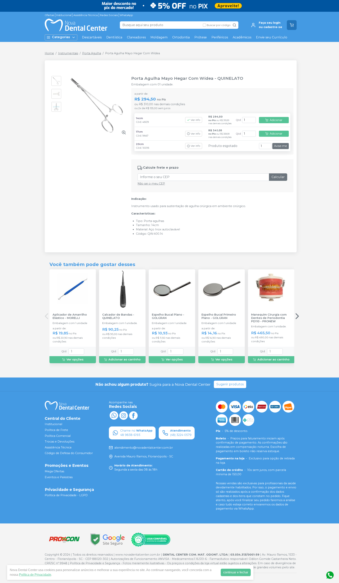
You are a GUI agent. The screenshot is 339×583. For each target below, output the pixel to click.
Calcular (278, 177)
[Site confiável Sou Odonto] (150, 539)
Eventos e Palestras (59, 477)
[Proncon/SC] (64, 539)
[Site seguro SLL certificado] (107, 540)
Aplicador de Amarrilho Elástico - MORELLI (70, 316)
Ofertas (49, 15)
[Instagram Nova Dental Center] (123, 415)
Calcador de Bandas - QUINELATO (118, 316)
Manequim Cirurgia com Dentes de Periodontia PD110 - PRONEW (269, 318)
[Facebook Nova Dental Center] (133, 415)
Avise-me (280, 146)
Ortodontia (181, 37)
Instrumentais (68, 53)
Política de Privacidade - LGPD (66, 495)
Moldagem (159, 37)
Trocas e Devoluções (59, 441)
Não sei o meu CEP (151, 183)
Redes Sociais (109, 15)
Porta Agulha (91, 53)
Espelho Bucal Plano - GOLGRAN (168, 316)
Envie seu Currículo (271, 37)
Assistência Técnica (85, 15)
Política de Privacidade (35, 574)
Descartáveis (92, 37)
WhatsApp (126, 15)
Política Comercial (58, 436)
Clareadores (136, 37)
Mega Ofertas (54, 471)
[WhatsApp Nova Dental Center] (114, 415)
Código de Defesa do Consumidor (69, 453)
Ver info (195, 120)
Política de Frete (56, 430)
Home (49, 53)
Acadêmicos (242, 37)
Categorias (61, 37)
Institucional (63, 15)
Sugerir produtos (230, 384)
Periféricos (219, 37)
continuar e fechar (235, 572)
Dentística (114, 37)
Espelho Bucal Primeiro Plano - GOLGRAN (218, 316)
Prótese (200, 37)
